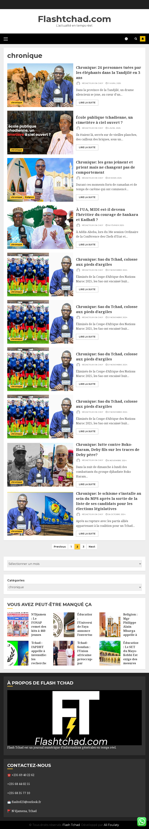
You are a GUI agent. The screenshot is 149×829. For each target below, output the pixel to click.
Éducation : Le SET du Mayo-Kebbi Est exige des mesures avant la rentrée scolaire (131, 659)
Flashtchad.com (74, 19)
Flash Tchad (71, 825)
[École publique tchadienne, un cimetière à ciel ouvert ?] (40, 132)
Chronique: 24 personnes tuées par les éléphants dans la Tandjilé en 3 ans (108, 72)
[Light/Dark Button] (128, 39)
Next (92, 546)
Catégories (16, 580)
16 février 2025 (116, 225)
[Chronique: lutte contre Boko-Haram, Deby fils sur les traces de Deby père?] (40, 465)
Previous (60, 546)
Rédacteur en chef (92, 83)
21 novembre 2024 (117, 270)
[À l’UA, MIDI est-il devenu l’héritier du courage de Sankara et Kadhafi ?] (40, 227)
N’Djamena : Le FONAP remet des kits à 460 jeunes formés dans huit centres (39, 630)
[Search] (136, 38)
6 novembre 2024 (117, 460)
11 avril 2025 (114, 83)
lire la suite (87, 102)
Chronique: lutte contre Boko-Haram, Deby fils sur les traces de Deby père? (107, 449)
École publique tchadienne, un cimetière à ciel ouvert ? (104, 120)
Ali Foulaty (111, 825)
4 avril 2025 (114, 128)
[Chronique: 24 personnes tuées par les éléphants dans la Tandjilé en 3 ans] (40, 85)
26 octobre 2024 (117, 514)
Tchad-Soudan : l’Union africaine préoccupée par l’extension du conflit (86, 657)
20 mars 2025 (115, 178)
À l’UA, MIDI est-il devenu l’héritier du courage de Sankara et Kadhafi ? (107, 214)
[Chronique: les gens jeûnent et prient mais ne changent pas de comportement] (40, 180)
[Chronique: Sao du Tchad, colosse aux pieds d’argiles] (40, 274)
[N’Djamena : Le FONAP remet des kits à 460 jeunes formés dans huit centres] (18, 624)
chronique (16, 102)
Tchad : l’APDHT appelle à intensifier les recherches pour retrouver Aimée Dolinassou (39, 661)
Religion (29, 197)
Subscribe (142, 39)
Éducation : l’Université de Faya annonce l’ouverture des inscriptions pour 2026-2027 (86, 632)
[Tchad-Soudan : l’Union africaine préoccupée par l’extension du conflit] (63, 653)
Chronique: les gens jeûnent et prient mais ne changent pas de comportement (105, 167)
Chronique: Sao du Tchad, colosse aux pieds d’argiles (107, 262)
